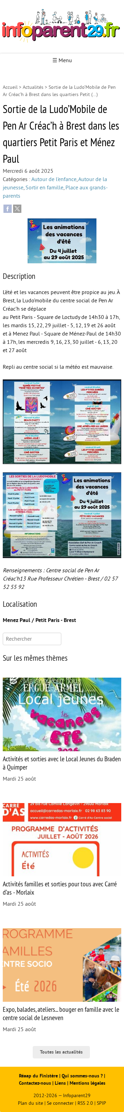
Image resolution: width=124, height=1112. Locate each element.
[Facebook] (7, 208)
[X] (17, 208)
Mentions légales (87, 1083)
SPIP (101, 1103)
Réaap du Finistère (38, 1076)
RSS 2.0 (85, 1103)
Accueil (10, 87)
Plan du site (30, 1103)
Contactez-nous (35, 1083)
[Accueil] (62, 26)
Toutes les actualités (61, 1052)
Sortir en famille (44, 188)
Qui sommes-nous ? (83, 1076)
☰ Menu (62, 60)
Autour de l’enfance (53, 179)
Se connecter (60, 1103)
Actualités (33, 87)
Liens (60, 1083)
